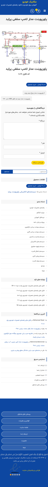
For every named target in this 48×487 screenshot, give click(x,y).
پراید (9, 192)
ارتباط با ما (41, 365)
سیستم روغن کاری (38, 256)
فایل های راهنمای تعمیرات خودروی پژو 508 (30, 295)
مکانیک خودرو (30, 2)
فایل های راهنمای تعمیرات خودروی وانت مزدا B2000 (28, 286)
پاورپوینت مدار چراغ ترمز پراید (33, 93)
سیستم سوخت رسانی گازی (35, 232)
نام (43, 143)
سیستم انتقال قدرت (37, 251)
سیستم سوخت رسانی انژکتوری (34, 227)
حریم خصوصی (39, 375)
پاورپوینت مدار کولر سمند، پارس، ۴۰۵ (28, 329)
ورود (43, 271)
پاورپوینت (15, 192)
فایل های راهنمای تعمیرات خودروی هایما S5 (30, 305)
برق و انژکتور (40, 213)
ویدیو (42, 266)
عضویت (24, 441)
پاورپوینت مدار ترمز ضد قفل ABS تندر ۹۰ (16, 99)
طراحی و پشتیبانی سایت (31, 470)
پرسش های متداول (38, 385)
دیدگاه (42, 121)
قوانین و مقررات (39, 380)
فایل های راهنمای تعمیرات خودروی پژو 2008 (30, 291)
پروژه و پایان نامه (39, 222)
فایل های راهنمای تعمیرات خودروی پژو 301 (30, 300)
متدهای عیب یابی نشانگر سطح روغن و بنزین (25, 350)
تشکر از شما (40, 370)
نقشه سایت (24, 427)
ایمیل (42, 153)
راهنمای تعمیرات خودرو (37, 208)
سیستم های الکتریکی (28, 192)
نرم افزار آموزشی (39, 217)
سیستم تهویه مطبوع (37, 246)
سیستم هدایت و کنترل (36, 237)
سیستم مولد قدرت (38, 261)
